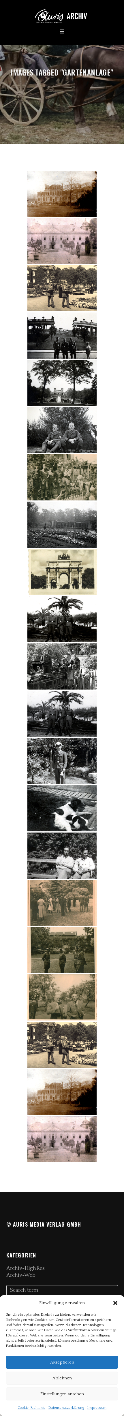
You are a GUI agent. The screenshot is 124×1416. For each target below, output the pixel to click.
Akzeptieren (62, 1362)
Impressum (96, 1408)
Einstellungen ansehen (62, 1393)
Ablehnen (62, 1378)
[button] (115, 1303)
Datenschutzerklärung (66, 1408)
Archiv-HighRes (25, 1268)
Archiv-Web (21, 1275)
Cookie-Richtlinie (31, 1408)
